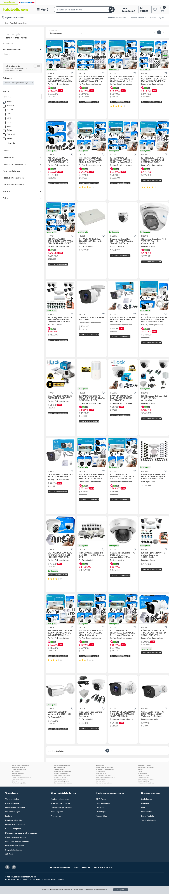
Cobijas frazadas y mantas (61, 781)
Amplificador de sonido (19, 769)
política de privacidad (91, 890)
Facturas (8, 816)
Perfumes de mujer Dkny (19, 783)
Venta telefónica (12, 799)
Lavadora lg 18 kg (101, 779)
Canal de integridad (13, 828)
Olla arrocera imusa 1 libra (146, 783)
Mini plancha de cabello (61, 773)
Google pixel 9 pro (143, 777)
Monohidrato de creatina (103, 775)
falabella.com (146, 799)
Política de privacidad (103, 867)
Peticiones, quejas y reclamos (17, 841)
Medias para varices (60, 777)
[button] (84, 9)
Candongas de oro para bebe (20, 765)
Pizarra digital (142, 773)
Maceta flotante (101, 773)
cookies (104, 890)
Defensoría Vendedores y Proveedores (21, 833)
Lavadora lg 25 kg (143, 781)
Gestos (140, 771)
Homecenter (146, 812)
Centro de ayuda (12, 803)
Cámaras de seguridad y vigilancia (18, 83)
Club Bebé (100, 807)
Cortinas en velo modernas (104, 783)
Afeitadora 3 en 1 (101, 771)
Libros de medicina (59, 767)
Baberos (140, 769)
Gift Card (9, 854)
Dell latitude (100, 765)
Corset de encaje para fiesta (62, 765)
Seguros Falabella (148, 820)
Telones (14, 781)
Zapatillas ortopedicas (18, 767)
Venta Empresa (57, 812)
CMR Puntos (101, 799)
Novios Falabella (103, 803)
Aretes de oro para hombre (146, 767)
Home (6, 23)
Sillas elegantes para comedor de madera (105, 777)
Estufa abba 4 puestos (144, 765)
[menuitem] (136, 17)
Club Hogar (100, 812)
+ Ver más (11, 143)
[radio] (111, 106)
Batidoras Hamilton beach (146, 779)
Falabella (145, 803)
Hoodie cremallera (17, 779)
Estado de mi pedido (13, 820)
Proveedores (56, 816)
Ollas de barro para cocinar (62, 775)
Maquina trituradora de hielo (105, 767)
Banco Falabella (147, 816)
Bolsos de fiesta (16, 775)
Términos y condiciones (60, 867)
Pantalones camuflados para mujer (63, 783)
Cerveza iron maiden (18, 773)
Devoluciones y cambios (15, 807)
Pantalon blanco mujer (61, 779)
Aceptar (120, 889)
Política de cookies (82, 867)
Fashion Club (101, 816)
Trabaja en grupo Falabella (61, 807)
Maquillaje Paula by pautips (62, 771)
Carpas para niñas (143, 775)
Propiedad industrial (13, 850)
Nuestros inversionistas (60, 803)
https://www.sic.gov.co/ (14, 845)
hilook (6, 54)
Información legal (12, 812)
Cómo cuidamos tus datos (15, 837)
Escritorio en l (16, 771)
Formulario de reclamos (15, 824)
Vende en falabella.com (60, 799)
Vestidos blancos (59, 769)
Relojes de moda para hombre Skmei (21, 777)
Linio (143, 807)
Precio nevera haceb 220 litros (105, 769)
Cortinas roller (100, 781)
